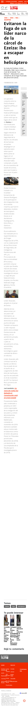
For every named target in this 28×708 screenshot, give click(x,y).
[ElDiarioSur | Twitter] (25, 657)
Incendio (7, 623)
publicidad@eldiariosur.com (8, 698)
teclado (12, 669)
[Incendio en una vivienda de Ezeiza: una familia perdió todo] (6, 625)
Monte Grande (14, 13)
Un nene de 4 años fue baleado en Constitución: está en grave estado (11, 393)
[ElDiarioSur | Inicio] (27, 665)
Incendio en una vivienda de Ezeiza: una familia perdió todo (7, 634)
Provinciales (9, 685)
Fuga (13, 606)
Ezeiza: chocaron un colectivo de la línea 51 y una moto (20, 633)
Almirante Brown (3, 682)
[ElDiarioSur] (4, 658)
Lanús (2, 673)
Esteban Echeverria (11, 1)
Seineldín (12, 678)
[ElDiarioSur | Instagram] (22, 660)
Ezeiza (7, 606)
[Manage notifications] (24, 700)
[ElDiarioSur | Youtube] (25, 660)
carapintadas (13, 681)
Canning (20, 1)
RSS (21, 671)
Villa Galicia (22, 13)
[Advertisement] (14, 469)
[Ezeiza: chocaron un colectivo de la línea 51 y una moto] (19, 625)
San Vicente (9, 13)
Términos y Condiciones (6, 690)
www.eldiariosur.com (6, 693)
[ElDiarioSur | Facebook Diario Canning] (22, 657)
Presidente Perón (9, 681)
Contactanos (23, 669)
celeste (12, 672)
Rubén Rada (12, 675)
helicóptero (21, 606)
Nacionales (4, 676)
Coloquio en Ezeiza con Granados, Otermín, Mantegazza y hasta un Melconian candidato (14, 635)
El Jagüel (18, 13)
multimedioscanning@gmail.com (8, 697)
